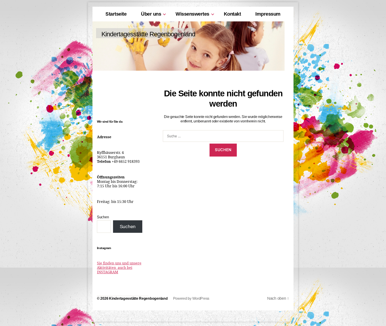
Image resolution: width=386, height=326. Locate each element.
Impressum (268, 14)
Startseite (115, 14)
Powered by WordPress (191, 298)
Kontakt (232, 14)
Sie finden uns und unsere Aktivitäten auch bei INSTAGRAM (119, 267)
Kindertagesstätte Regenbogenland (148, 34)
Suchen (103, 217)
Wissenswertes (192, 14)
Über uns (151, 14)
